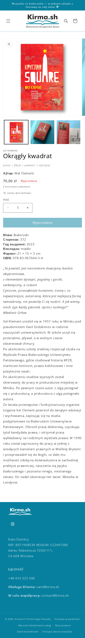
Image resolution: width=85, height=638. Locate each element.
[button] (8, 21)
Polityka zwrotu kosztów (57, 631)
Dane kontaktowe (27, 631)
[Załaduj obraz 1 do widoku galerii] (16, 132)
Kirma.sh (20, 619)
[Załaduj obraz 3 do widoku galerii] (69, 132)
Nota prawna (63, 625)
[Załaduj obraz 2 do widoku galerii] (42, 132)
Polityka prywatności (67, 619)
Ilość (6, 199)
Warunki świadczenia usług (34, 625)
